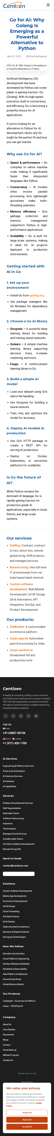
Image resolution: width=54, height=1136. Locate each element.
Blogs (5, 1040)
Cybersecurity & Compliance (16, 927)
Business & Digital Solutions (16, 932)
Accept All (27, 1127)
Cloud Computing (11, 911)
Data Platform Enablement (15, 974)
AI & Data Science (11, 916)
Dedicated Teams (11, 813)
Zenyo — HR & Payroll (13, 1006)
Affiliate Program (11, 1055)
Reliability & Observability (15, 969)
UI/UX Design (9, 906)
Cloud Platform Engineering (16, 959)
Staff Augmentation (12, 808)
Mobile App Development (14, 896)
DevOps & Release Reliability (16, 964)
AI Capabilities (9, 786)
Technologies (9, 829)
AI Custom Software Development (18, 844)
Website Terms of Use (27, 1073)
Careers (7, 1045)
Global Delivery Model (13, 984)
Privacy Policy (27, 1082)
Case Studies (9, 1029)
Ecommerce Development (15, 901)
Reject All (27, 1120)
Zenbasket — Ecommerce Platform (19, 1001)
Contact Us (8, 1060)
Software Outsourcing (13, 818)
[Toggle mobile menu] (48, 5)
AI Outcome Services (13, 776)
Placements (8, 1035)
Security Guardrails (12, 979)
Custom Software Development (17, 891)
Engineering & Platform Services (18, 766)
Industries (8, 823)
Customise (27, 1113)
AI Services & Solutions (14, 771)
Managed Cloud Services (15, 834)
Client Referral (9, 1050)
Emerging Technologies (14, 937)
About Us (7, 1024)
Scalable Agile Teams (13, 839)
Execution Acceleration (14, 953)
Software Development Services (18, 803)
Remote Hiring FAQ (12, 849)
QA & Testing (9, 921)
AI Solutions (8, 781)
